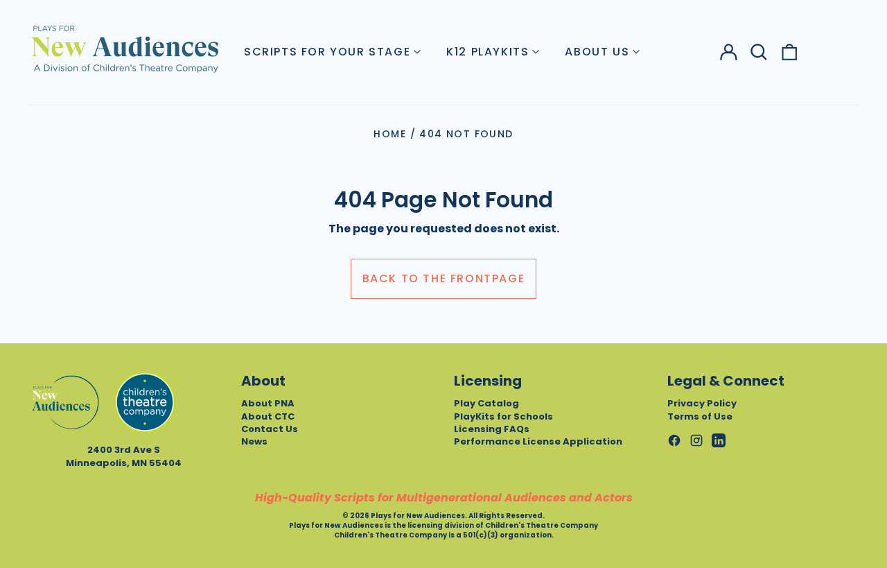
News (254, 441)
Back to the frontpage (443, 278)
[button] (758, 52)
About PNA (268, 403)
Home (390, 134)
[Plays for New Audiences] (125, 48)
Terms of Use (699, 416)
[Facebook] (674, 440)
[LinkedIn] (719, 440)
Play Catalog (486, 403)
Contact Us (269, 429)
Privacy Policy (702, 403)
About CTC (268, 416)
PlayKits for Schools (503, 416)
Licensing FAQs (491, 429)
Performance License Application (538, 441)
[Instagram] (696, 440)
